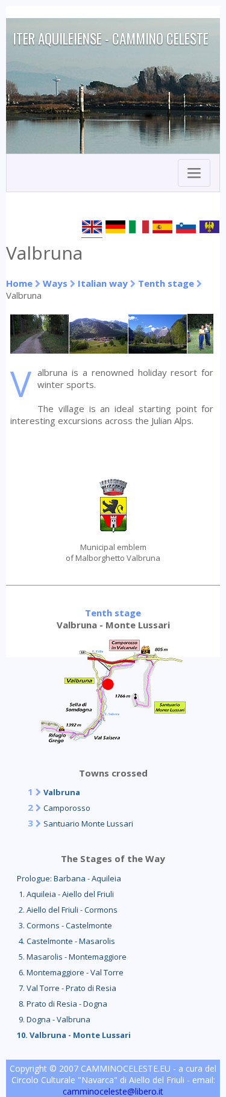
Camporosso (66, 807)
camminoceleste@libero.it (113, 1091)
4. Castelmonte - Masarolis (66, 941)
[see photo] (39, 350)
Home (19, 283)
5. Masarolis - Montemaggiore (72, 956)
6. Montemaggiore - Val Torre (70, 972)
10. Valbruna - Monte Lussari (74, 1035)
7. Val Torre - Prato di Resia (66, 988)
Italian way (103, 283)
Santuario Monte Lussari (88, 823)
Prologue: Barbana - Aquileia (69, 878)
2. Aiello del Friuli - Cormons (67, 909)
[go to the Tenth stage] (113, 740)
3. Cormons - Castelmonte (64, 925)
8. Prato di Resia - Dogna (62, 1003)
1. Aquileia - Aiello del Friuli (65, 894)
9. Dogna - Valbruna (53, 1019)
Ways (55, 283)
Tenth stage (166, 283)
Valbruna (61, 792)
